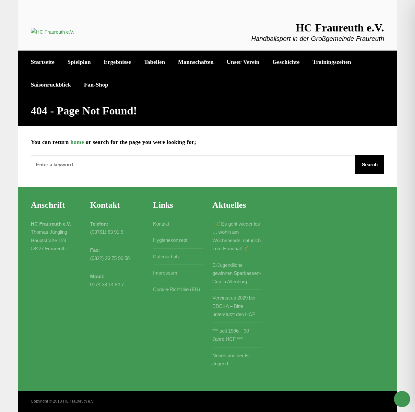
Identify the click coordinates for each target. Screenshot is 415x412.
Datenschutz (166, 256)
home (77, 142)
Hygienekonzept (170, 240)
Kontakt (161, 224)
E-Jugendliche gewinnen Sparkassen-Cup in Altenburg (236, 273)
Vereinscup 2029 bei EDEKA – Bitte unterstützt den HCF (233, 306)
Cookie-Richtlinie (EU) (176, 289)
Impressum (165, 273)
